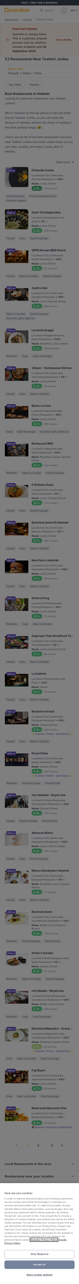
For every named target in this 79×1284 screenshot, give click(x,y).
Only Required (39, 1254)
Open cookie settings (39, 1274)
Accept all (39, 1264)
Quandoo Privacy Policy (44, 1239)
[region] (39, 1233)
